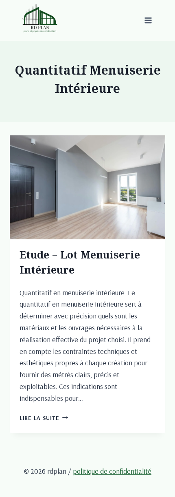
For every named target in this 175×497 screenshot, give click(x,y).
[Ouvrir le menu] (147, 20)
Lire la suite (44, 418)
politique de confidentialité (112, 471)
